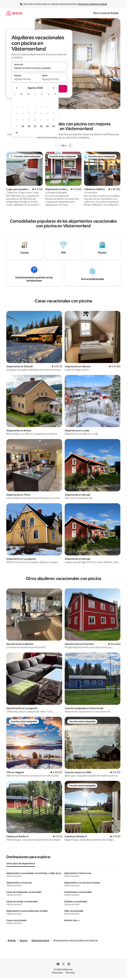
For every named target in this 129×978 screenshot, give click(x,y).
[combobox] (39, 68)
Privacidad (57, 972)
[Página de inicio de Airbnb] (14, 13)
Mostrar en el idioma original (92, 4)
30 (53, 126)
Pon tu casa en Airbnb (105, 13)
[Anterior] (56, 145)
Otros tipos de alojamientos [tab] (20, 863)
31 (17, 132)
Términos (70, 972)
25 (23, 126)
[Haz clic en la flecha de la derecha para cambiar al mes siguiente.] (53, 88)
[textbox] (25, 79)
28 (41, 126)
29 (47, 126)
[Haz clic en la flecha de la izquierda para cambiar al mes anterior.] (17, 88)
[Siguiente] (70, 145)
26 (29, 126)
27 (35, 126)
